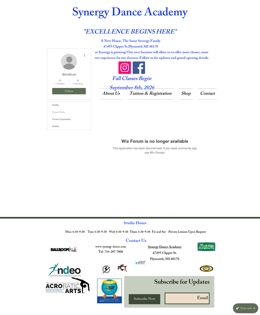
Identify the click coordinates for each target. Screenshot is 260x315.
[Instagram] (125, 67)
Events (55, 126)
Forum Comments (61, 119)
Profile (55, 105)
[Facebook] (139, 67)
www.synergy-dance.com (110, 247)
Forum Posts (58, 112)
